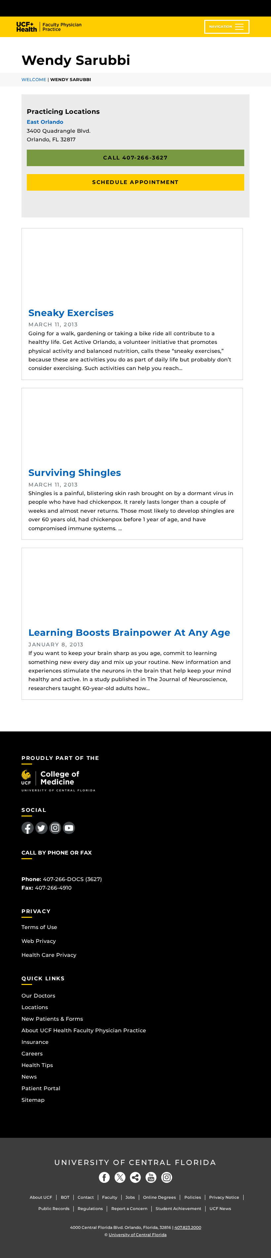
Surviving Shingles (132, 428)
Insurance (35, 1042)
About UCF (41, 1197)
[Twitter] (120, 1177)
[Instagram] (166, 1177)
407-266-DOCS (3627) (72, 879)
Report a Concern (129, 1208)
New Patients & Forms (52, 1019)
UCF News (220, 1208)
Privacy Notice (224, 1197)
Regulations (90, 1208)
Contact (86, 1197)
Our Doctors (38, 996)
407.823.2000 (187, 1227)
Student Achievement (178, 1208)
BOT (65, 1197)
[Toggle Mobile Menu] (248, 7)
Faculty (109, 1197)
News (29, 1077)
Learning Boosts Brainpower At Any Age (132, 588)
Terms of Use (39, 927)
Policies (192, 1197)
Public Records (53, 1208)
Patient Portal (40, 1088)
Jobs (130, 1197)
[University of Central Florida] (65, 8)
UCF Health (54, 27)
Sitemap (33, 1100)
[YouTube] (151, 1177)
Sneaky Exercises (132, 268)
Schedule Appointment (135, 182)
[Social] (135, 1177)
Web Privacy (38, 941)
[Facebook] (104, 1177)
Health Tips (37, 1065)
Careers (32, 1053)
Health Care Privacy (48, 955)
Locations (34, 1007)
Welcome (33, 79)
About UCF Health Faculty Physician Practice (83, 1030)
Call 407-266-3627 (135, 158)
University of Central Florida (135, 1162)
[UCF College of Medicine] (58, 780)
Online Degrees (159, 1197)
